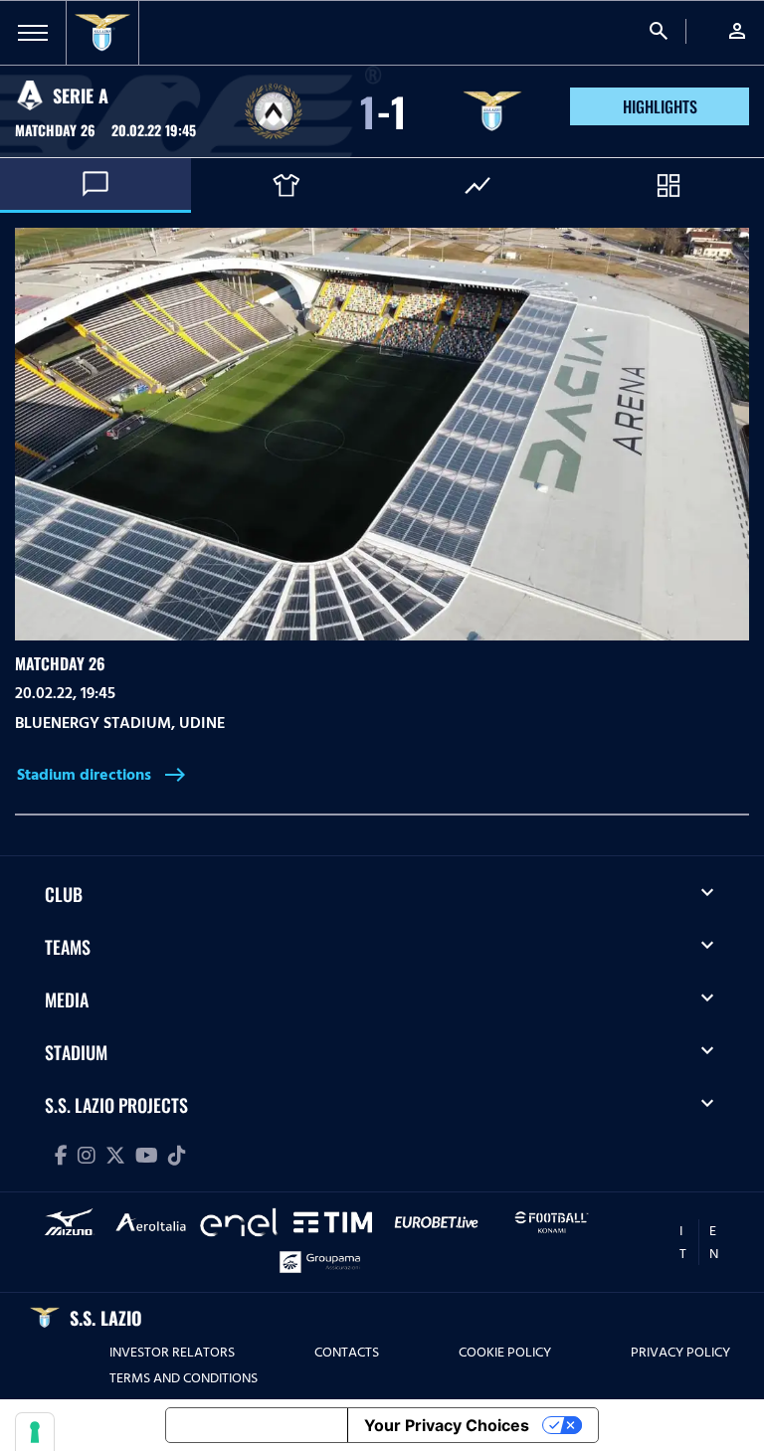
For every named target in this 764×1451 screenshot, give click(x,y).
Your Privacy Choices (446, 1425)
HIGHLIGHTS (660, 106)
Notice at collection (256, 1425)
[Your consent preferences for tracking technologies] (35, 1432)
